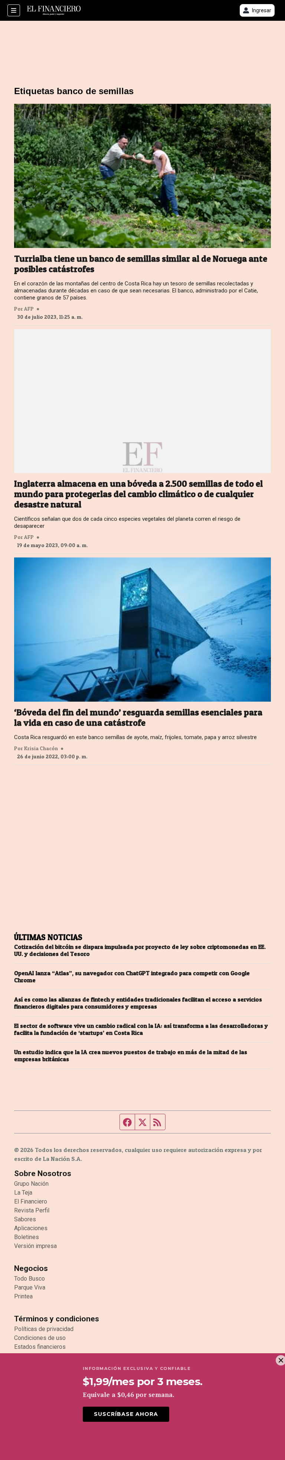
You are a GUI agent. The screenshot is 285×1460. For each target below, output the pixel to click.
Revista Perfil (31, 1210)
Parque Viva (29, 1287)
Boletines (26, 1237)
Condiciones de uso (40, 1337)
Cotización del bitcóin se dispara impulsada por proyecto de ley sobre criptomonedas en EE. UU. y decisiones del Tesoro (140, 950)
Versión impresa (35, 1245)
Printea (23, 1296)
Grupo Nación (31, 1183)
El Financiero (30, 1201)
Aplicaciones (31, 1228)
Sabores (25, 1219)
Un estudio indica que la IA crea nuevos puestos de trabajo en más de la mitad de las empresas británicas (130, 1056)
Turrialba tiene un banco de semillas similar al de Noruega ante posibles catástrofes (140, 264)
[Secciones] (13, 10)
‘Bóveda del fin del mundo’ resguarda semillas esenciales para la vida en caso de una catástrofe (138, 717)
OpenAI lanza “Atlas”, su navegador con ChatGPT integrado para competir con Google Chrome (132, 977)
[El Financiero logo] (54, 10)
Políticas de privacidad (43, 1328)
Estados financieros (40, 1346)
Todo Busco (29, 1278)
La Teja (23, 1192)
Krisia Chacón (41, 748)
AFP (29, 309)
